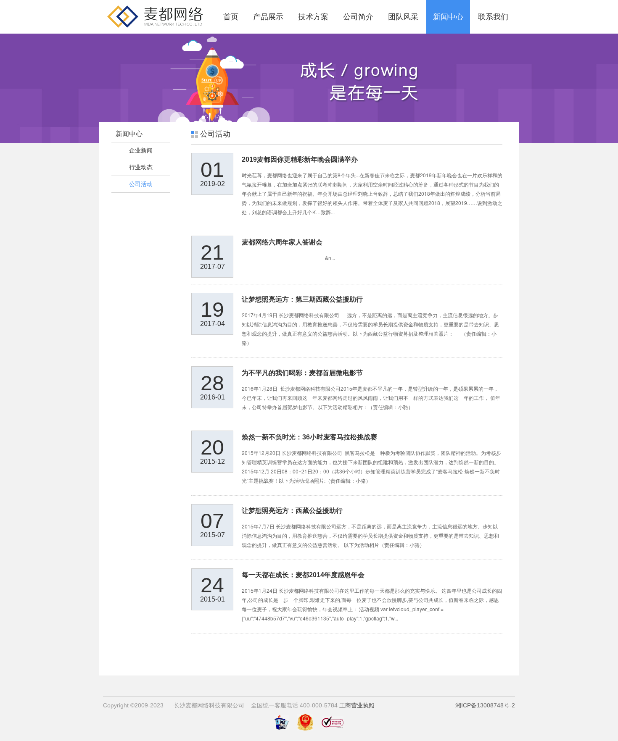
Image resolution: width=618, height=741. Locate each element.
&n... (288, 257)
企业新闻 (141, 150)
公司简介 (358, 17)
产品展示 (268, 17)
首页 (230, 17)
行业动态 (141, 167)
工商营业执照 (357, 705)
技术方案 (313, 17)
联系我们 (493, 17)
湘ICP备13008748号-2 (485, 705)
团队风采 (403, 17)
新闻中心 (448, 17)
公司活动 (141, 184)
